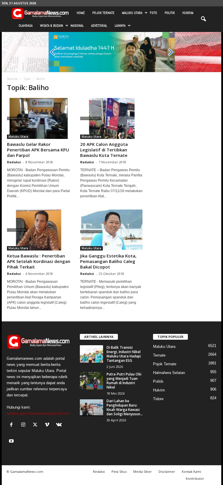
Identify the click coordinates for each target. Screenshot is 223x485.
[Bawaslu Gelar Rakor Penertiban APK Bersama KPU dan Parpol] (38, 118)
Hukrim (187, 13)
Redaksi (14, 162)
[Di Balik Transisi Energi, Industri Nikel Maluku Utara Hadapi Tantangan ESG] (91, 354)
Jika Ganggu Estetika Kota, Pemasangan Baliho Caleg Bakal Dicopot (108, 261)
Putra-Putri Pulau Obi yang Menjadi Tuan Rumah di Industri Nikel (124, 381)
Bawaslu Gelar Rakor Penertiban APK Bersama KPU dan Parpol (38, 149)
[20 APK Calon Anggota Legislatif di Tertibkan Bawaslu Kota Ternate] (111, 118)
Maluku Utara (132, 13)
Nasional (77, 26)
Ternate (159, 355)
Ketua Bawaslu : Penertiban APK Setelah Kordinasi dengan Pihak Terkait (38, 261)
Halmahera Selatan (169, 373)
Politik (170, 13)
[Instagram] (24, 425)
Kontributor (195, 478)
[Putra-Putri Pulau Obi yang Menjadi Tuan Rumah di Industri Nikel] (91, 380)
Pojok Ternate (103, 13)
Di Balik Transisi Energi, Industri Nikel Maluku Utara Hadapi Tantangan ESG (124, 354)
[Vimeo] (48, 425)
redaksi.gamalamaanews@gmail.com (38, 413)
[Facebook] (13, 425)
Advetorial (99, 26)
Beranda (12, 79)
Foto (153, 13)
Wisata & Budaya (51, 26)
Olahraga (26, 26)
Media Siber (142, 471)
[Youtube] (12, 441)
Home (81, 13)
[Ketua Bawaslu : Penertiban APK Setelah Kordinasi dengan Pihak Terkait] (38, 230)
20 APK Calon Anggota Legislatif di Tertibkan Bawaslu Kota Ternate (104, 149)
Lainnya (120, 26)
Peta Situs (119, 471)
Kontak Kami (191, 471)
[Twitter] (36, 425)
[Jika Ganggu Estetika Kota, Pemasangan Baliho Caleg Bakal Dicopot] (111, 230)
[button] (203, 19)
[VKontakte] (59, 425)
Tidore (158, 399)
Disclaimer (167, 471)
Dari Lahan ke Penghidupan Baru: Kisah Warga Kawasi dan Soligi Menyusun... (125, 407)
